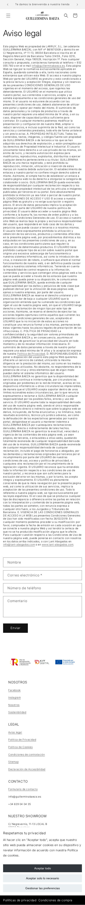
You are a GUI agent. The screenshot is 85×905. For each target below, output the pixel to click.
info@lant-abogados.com (19, 544)
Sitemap (13, 761)
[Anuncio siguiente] (77, 4)
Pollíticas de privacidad (19, 900)
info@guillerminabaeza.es (48, 65)
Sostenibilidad (17, 712)
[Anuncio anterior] (7, 4)
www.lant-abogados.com (57, 544)
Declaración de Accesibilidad (26, 769)
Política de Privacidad (31, 353)
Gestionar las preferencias (42, 888)
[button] (8, 15)
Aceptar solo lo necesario (42, 878)
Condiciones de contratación (26, 754)
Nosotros (14, 704)
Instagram (14, 697)
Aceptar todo (42, 868)
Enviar (15, 628)
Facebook (14, 690)
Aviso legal (15, 732)
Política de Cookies (20, 747)
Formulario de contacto (23, 789)
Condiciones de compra (55, 900)
